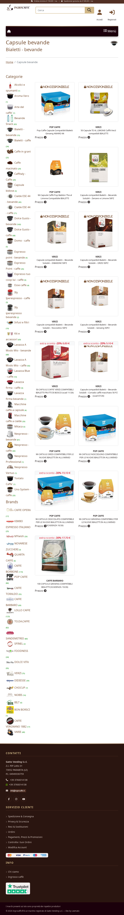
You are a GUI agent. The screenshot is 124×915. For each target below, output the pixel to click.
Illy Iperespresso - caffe (18, 297)
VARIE (19, 732)
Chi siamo (13, 871)
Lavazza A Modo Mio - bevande (18, 349)
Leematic (75, 911)
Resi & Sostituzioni (18, 826)
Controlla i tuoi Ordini (20, 842)
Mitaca (19, 426)
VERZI (19, 673)
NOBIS (20, 695)
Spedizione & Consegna (21, 816)
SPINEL (20, 643)
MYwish (20, 536)
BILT (18, 702)
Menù (112, 31)
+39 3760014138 (18, 779)
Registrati (112, 19)
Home (9, 62)
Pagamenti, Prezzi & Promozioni (25, 837)
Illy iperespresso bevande (14, 312)
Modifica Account (17, 847)
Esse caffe (21, 285)
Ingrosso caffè (16, 876)
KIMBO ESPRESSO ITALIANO (18, 525)
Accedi (100, 19)
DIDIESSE (21, 680)
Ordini (11, 831)
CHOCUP (21, 687)
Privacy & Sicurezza (18, 821)
